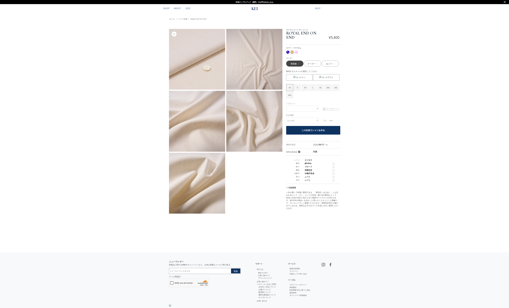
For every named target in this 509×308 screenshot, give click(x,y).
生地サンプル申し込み (298, 274)
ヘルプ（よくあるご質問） (267, 284)
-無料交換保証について (267, 295)
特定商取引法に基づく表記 (299, 290)
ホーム (172, 19)
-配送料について (264, 292)
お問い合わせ (262, 301)
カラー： (293, 48)
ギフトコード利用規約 (298, 295)
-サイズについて (264, 297)
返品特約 (292, 292)
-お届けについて (264, 289)
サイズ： (290, 58)
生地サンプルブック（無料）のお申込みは (254, 2)
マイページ (293, 271)
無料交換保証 (293, 152)
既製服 (294, 63)
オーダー (311, 63)
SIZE (187, 8)
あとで (329, 63)
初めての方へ (263, 273)
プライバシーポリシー (298, 284)
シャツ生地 (182, 19)
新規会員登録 (294, 268)
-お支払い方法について (267, 287)
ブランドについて (265, 278)
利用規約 (292, 287)
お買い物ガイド (264, 275)
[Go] (235, 270)
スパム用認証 (174, 276)
